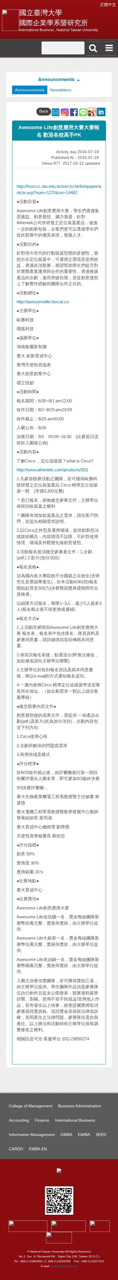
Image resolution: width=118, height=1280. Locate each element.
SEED (101, 1134)
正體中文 (108, 4)
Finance (42, 1120)
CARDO (16, 1149)
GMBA (66, 1134)
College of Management (30, 1106)
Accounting (19, 1120)
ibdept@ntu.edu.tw (64, 1266)
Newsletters (60, 90)
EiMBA (84, 1134)
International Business (75, 1120)
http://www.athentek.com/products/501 (52, 469)
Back (43, 111)
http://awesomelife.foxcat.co (43, 301)
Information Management (32, 1134)
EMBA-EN (38, 1149)
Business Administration (79, 1106)
